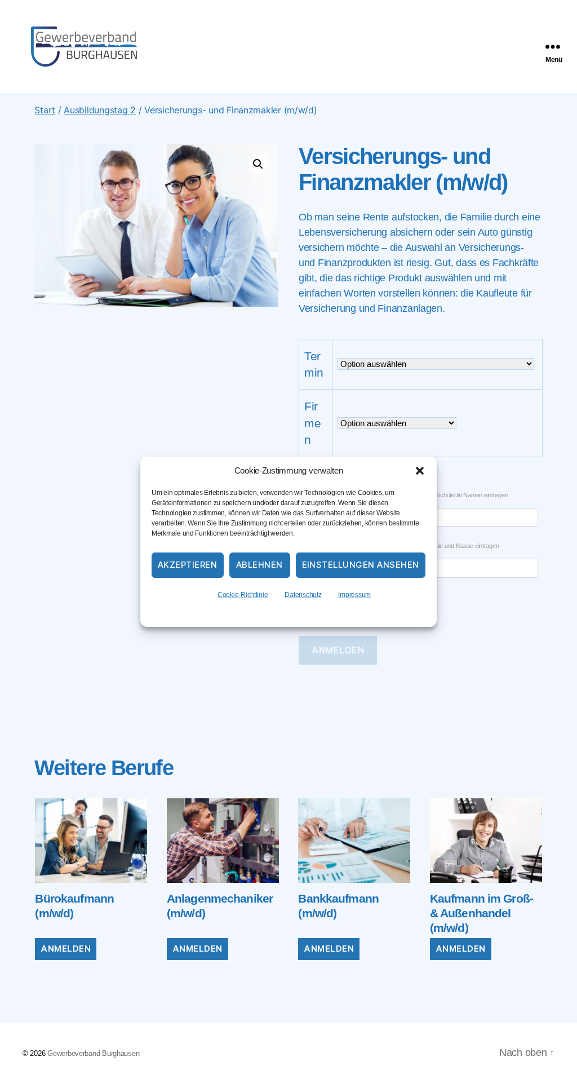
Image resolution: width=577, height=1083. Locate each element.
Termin (313, 364)
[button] (419, 470)
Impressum (354, 595)
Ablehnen (259, 564)
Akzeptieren (188, 564)
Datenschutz (303, 595)
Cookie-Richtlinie (243, 595)
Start (44, 110)
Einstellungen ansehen (361, 564)
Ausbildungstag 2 (100, 110)
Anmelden (338, 650)
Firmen (312, 423)
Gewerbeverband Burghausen (93, 1053)
